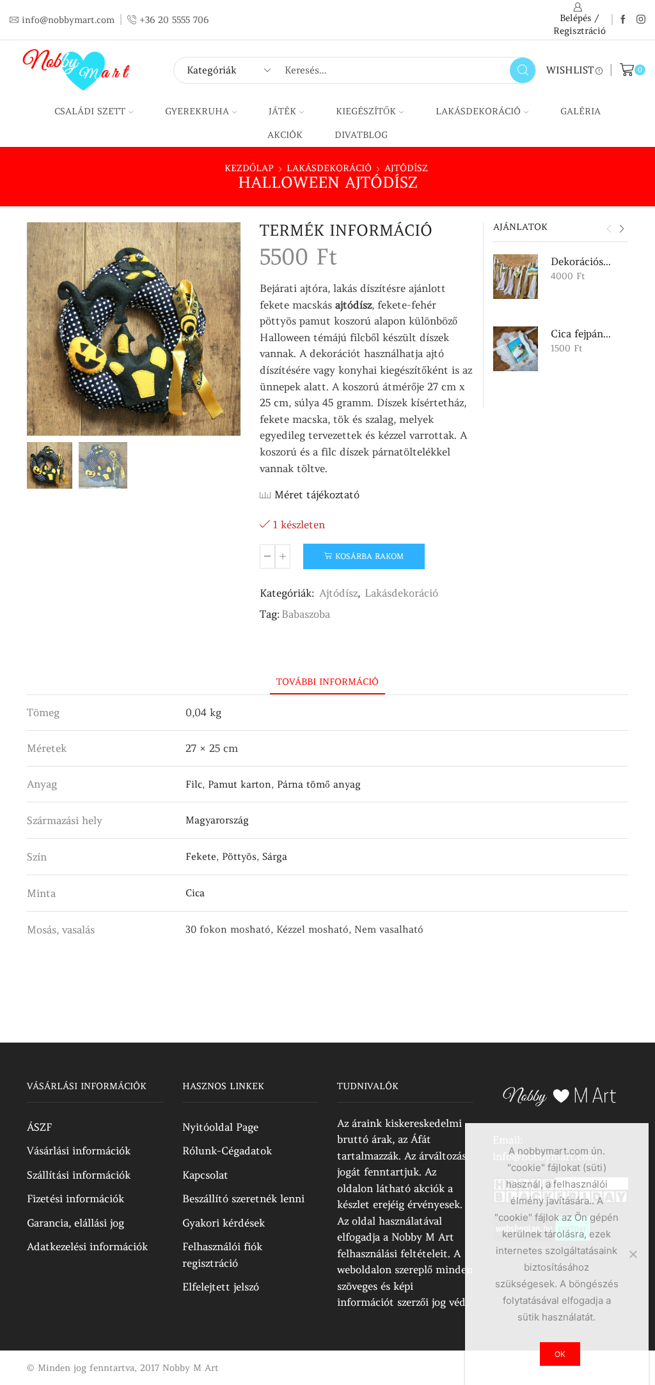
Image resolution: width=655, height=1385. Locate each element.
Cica (195, 893)
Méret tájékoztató (316, 494)
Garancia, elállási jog (75, 1222)
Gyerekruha (197, 111)
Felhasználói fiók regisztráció (222, 1254)
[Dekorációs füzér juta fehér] (515, 276)
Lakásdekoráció (478, 111)
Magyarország (217, 820)
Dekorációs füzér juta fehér (582, 261)
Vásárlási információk (78, 1150)
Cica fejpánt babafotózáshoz (582, 333)
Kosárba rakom (369, 556)
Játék (282, 111)
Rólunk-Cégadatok (227, 1150)
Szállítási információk (78, 1174)
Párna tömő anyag (319, 784)
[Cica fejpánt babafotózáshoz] (515, 348)
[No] (632, 1254)
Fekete (200, 856)
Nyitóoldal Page (220, 1127)
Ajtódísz (406, 168)
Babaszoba (305, 614)
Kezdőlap (249, 168)
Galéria (580, 111)
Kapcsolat (205, 1174)
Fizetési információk (75, 1198)
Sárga (274, 856)
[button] (609, 228)
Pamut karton (239, 784)
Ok (560, 1354)
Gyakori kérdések (223, 1222)
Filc (193, 784)
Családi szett (89, 111)
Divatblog (361, 135)
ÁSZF (39, 1127)
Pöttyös (239, 856)
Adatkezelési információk (87, 1246)
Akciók (285, 135)
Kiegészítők (366, 111)
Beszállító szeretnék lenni (243, 1198)
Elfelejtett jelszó (220, 1286)
